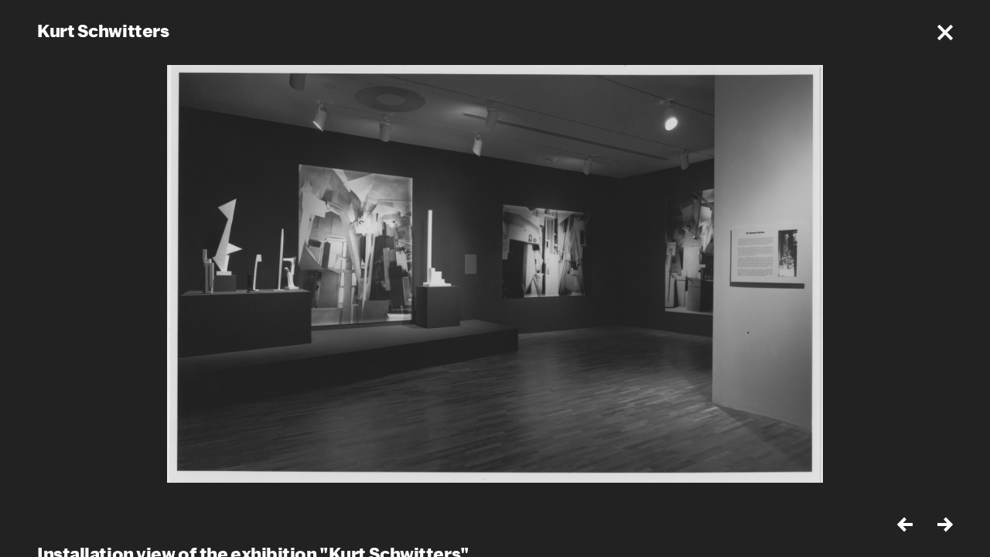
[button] (945, 32)
